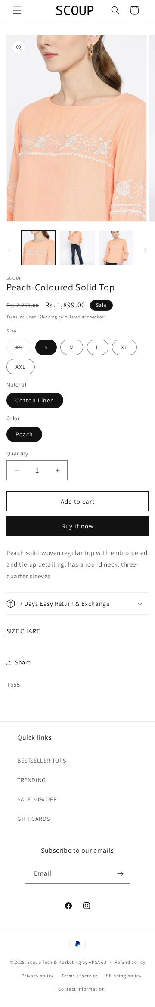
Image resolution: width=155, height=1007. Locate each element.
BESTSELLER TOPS (41, 760)
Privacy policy (37, 976)
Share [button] (23, 662)
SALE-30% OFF (36, 799)
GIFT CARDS (33, 819)
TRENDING (31, 780)
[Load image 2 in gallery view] (77, 248)
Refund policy (130, 962)
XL (124, 347)
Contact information (81, 989)
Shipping (48, 317)
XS (23, 349)
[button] (17, 10)
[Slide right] (145, 249)
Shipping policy (124, 976)
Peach (24, 434)
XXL (21, 367)
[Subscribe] (120, 874)
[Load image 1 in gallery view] (38, 248)
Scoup (34, 962)
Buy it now (77, 526)
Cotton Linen (35, 400)
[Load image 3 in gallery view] (116, 248)
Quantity (17, 453)
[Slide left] (9, 249)
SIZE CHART (23, 631)
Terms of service (80, 976)
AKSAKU (97, 962)
